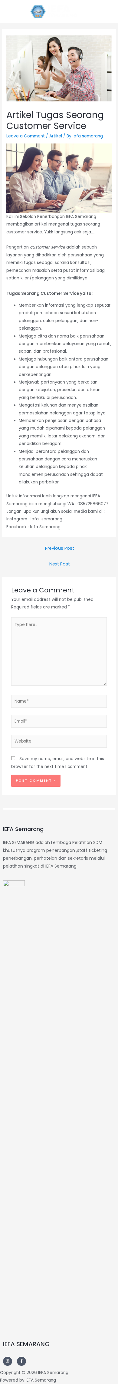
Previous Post (59, 548)
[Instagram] (7, 1361)
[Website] (59, 743)
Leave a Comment (25, 136)
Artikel (55, 136)
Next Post (59, 564)
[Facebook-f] (21, 1361)
